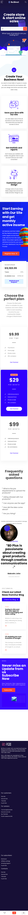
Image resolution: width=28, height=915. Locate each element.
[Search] (25, 2)
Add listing (14, 913)
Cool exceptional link (6, 810)
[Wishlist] (5, 913)
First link (3, 796)
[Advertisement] (14, 725)
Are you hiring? (9, 513)
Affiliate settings (5, 861)
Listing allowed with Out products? (12, 498)
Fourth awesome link (6, 816)
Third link (3, 801)
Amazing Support (5, 863)
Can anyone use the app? (14, 503)
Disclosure (4, 859)
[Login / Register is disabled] (23, 913)
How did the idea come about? (12, 508)
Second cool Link (5, 812)
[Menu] (2, 2)
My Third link (4, 814)
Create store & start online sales (14, 17)
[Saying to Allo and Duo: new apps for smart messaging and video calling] (14, 616)
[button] (14, 491)
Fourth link (4, 803)
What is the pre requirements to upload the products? (13, 490)
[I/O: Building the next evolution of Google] (14, 642)
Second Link (4, 798)
